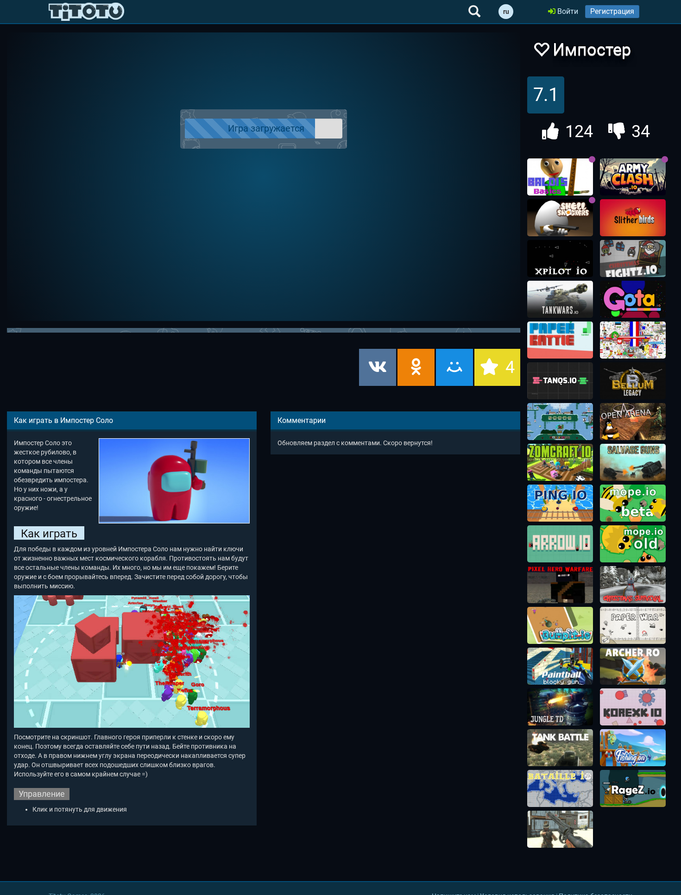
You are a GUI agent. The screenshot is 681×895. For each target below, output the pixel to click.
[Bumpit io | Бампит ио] (560, 625)
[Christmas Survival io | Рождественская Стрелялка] (633, 584)
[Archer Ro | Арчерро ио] (633, 666)
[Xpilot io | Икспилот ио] (560, 258)
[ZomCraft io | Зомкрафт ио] (560, 462)
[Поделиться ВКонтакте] (377, 367)
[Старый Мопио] (633, 543)
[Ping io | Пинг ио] (560, 503)
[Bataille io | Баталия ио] (560, 788)
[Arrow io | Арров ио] (560, 543)
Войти (566, 11)
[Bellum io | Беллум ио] (633, 380)
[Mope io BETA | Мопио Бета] (633, 503)
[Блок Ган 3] (560, 666)
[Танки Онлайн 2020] (560, 747)
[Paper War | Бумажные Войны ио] (633, 625)
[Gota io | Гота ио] (633, 299)
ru (506, 11)
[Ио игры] (86, 11)
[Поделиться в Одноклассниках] (416, 367)
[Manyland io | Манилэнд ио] (560, 421)
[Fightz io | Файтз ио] (633, 258)
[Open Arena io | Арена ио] (633, 421)
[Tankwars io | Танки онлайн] (560, 299)
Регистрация (612, 11)
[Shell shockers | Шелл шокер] (560, 217)
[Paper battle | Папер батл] (560, 340)
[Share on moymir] (454, 367)
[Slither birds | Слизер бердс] (633, 217)
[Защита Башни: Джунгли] (560, 706)
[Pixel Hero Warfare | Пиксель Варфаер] (560, 584)
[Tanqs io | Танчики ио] (560, 380)
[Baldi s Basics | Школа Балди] (560, 176)
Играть (269, 129)
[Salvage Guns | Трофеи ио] (633, 462)
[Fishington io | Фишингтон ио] (633, 747)
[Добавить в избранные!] (541, 52)
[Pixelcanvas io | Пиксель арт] (633, 340)
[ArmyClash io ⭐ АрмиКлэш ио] (633, 176)
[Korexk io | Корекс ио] (633, 706)
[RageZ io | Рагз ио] (633, 788)
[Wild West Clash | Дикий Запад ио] (560, 829)
